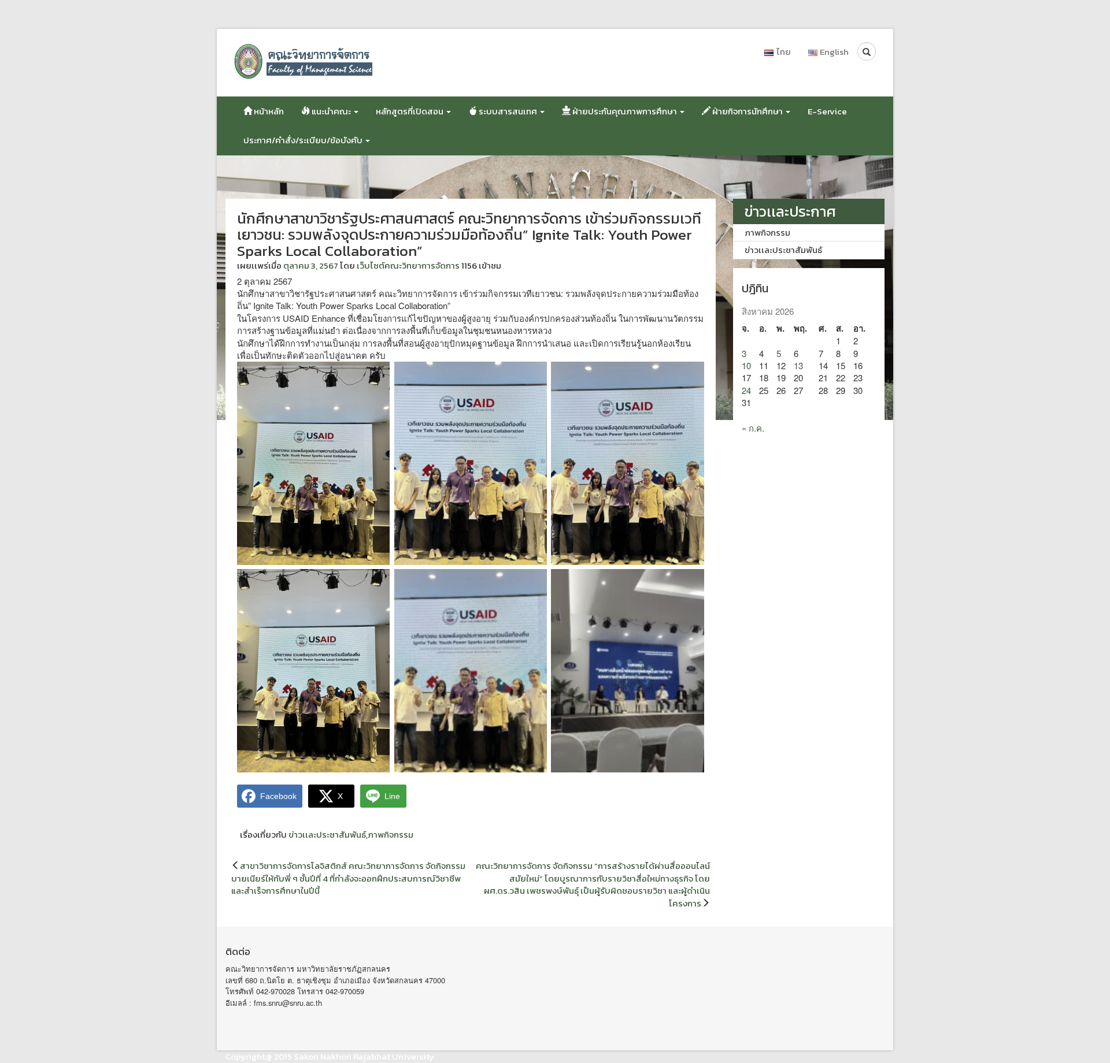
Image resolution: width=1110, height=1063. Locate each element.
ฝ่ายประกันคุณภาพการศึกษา (625, 111)
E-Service (827, 111)
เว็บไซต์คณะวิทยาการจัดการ (408, 265)
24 (746, 390)
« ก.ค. (753, 428)
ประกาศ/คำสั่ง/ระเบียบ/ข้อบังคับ (303, 140)
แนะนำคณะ (331, 111)
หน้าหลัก (268, 111)
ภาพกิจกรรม (390, 834)
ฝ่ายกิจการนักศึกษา (748, 111)
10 (746, 365)
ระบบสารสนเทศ (508, 111)
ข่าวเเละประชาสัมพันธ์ (327, 834)
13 (798, 365)
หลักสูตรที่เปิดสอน (410, 111)
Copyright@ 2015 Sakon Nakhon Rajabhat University (329, 1056)
